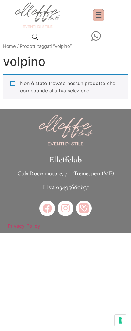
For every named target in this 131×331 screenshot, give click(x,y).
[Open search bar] (35, 37)
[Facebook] (47, 208)
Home (9, 46)
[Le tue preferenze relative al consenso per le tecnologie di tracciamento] (120, 320)
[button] (98, 15)
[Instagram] (65, 208)
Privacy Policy (24, 226)
